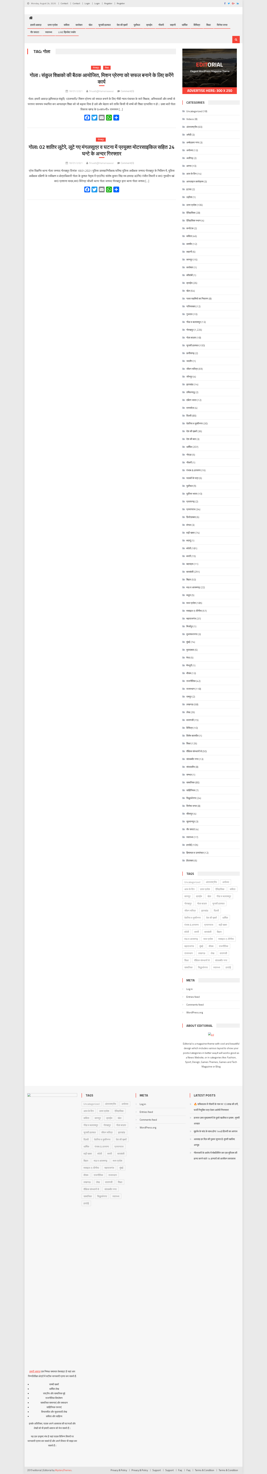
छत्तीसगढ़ (190, 353)
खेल (90, 25)
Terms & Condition (204, 1470)
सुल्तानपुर (190, 821)
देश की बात (191, 439)
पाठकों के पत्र (192, 478)
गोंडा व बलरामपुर (193, 322)
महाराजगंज (191, 618)
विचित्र (197, 25)
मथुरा (188, 595)
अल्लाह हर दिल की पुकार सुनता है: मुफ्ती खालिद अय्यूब (214, 1142)
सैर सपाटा (34, 32)
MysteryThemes (63, 1470)
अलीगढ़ (189, 158)
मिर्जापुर (189, 626)
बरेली (188, 548)
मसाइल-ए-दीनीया (194, 611)
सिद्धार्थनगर (191, 798)
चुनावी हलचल (104, 25)
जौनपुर (189, 376)
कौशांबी (189, 275)
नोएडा (189, 454)
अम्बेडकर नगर (192, 142)
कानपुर (189, 259)
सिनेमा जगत (222, 25)
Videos (190, 119)
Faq (180, 1470)
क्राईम (149, 25)
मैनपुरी (189, 665)
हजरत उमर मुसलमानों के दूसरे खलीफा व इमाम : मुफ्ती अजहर (217, 1120)
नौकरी (161, 25)
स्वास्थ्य (48, 32)
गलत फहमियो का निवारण (197, 298)
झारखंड (189, 384)
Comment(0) (127, 91)
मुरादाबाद (190, 650)
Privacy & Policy (119, 1470)
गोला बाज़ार (191, 337)
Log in (189, 989)
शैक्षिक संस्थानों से (194, 751)
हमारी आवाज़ (35, 25)
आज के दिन (191, 174)
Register (108, 3)
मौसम (188, 673)
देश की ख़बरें (122, 25)
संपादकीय (190, 767)
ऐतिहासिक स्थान (193, 220)
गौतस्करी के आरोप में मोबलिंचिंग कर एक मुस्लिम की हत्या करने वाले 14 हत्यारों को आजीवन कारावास (215, 1155)
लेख (188, 712)
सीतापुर (189, 814)
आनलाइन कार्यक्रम (194, 181)
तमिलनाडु (190, 392)
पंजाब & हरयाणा (193, 470)
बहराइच (189, 564)
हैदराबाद (190, 860)
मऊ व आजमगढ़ (193, 587)
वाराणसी (190, 720)
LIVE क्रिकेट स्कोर (67, 32)
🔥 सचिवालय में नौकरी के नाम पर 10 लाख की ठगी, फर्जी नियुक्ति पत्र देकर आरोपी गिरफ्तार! (216, 1107)
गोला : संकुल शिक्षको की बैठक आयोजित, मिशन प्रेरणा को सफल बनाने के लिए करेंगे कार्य (102, 78)
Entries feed (193, 997)
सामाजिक (190, 782)
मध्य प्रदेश (191, 603)
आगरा (188, 166)
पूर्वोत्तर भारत (191, 494)
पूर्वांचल (137, 25)
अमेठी (188, 134)
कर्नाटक (189, 228)
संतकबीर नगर (192, 759)
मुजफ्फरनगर (191, 634)
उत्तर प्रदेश (53, 25)
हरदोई (189, 845)
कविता (66, 25)
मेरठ (188, 657)
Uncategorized (194, 111)
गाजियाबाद (191, 306)
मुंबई (188, 642)
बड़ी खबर (190, 533)
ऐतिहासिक (190, 213)
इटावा (188, 189)
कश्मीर (189, 244)
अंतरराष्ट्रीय (191, 127)
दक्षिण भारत (191, 400)
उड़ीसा (189, 197)
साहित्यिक (190, 790)
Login (87, 3)
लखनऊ (189, 704)
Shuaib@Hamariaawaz (101, 91)
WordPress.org (194, 1012)
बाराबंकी (189, 572)
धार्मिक (184, 25)
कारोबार (79, 25)
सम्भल (189, 774)
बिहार (188, 579)
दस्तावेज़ (190, 408)
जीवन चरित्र (192, 369)
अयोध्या (189, 150)
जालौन (189, 361)
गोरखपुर (96, 67)
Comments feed (195, 1004)
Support (156, 1470)
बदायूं (188, 540)
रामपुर (189, 696)
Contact (64, 3)
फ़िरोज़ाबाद (191, 517)
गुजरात (189, 314)
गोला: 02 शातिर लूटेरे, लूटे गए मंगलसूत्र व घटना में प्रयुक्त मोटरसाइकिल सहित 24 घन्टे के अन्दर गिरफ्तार (102, 150)
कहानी (173, 25)
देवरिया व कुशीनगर (194, 423)
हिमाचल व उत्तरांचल (195, 853)
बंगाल (188, 525)
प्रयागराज (190, 509)
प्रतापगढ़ (190, 501)
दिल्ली (188, 415)
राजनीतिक (191, 681)
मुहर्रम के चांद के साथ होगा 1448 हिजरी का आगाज (215, 1131)
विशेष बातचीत (192, 735)
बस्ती (188, 556)
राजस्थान (190, 689)
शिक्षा (208, 25)
